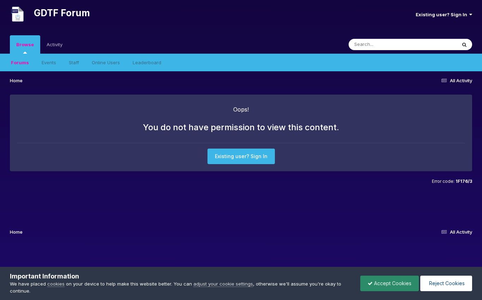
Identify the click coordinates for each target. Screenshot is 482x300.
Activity (54, 44)
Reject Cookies (446, 283)
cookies (56, 284)
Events (49, 62)
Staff (74, 62)
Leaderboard (147, 62)
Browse (25, 44)
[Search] (464, 44)
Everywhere (434, 44)
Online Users (106, 62)
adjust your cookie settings (223, 284)
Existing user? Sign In (442, 14)
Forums (20, 62)
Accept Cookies (392, 283)
